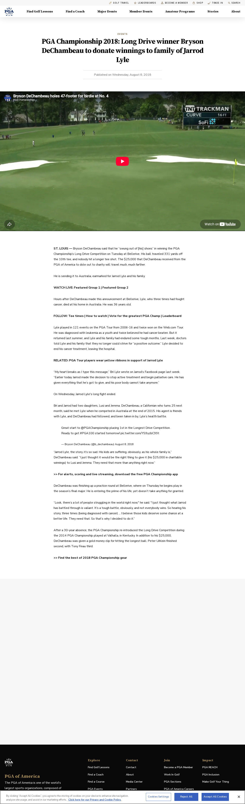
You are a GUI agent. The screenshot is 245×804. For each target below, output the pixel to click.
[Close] (239, 797)
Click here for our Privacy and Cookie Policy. (94, 800)
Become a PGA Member (178, 767)
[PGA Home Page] (9, 11)
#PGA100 (87, 433)
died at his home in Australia (82, 304)
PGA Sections (172, 781)
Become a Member (176, 3)
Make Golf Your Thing (215, 782)
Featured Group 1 (87, 288)
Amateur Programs (180, 11)
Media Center (134, 782)
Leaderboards (147, 3)
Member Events (140, 11)
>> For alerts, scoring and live (76, 474)
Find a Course (96, 781)
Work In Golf (172, 774)
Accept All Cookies (215, 796)
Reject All (186, 796)
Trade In (215, 3)
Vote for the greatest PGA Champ (134, 316)
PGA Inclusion (210, 774)
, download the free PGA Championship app (145, 474)
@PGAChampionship (95, 428)
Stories (212, 11)
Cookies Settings (158, 796)
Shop (198, 3)
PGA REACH (209, 767)
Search (235, 3)
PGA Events (95, 789)
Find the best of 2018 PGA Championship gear (92, 558)
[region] (122, 797)
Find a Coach (75, 11)
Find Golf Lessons (40, 11)
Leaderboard (172, 316)
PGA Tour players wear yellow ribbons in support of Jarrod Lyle (116, 360)
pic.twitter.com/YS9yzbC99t (140, 433)
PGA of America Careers (179, 789)
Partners (131, 789)
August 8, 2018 (124, 444)
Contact (131, 767)
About (235, 11)
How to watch (96, 316)
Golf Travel (121, 3)
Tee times (76, 316)
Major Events (107, 11)
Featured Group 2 (115, 288)
